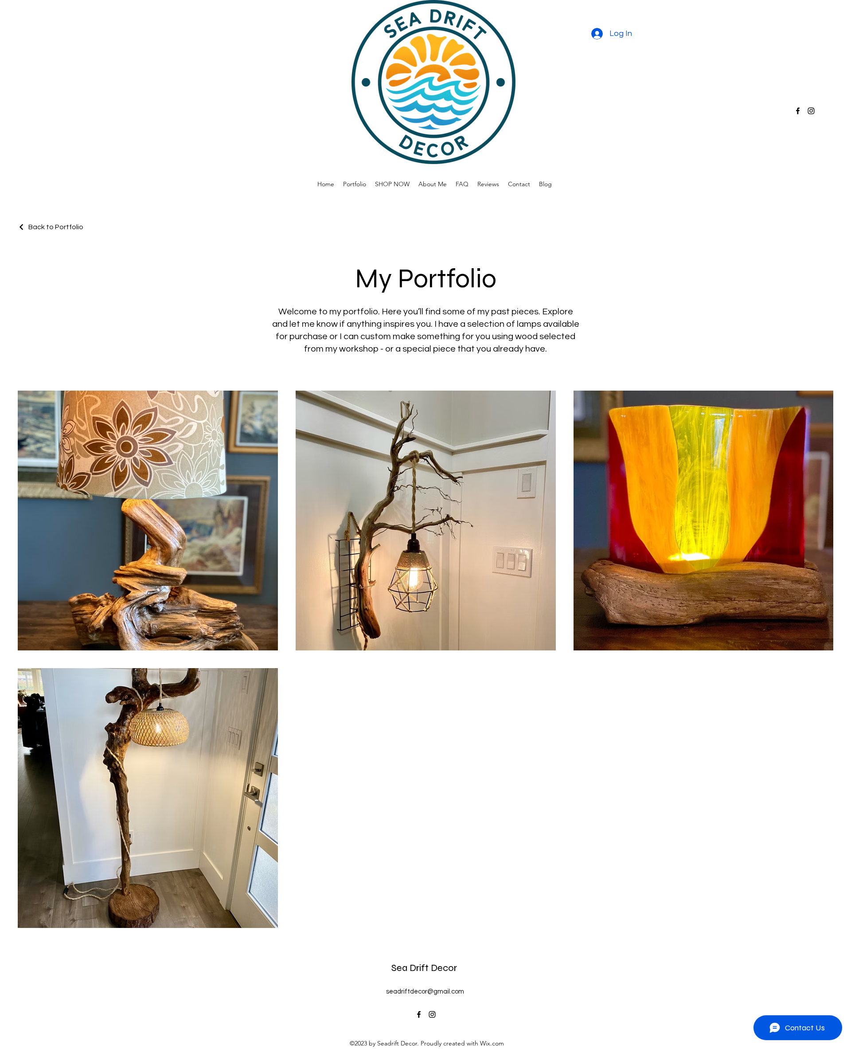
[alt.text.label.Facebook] (797, 110)
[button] (392, 184)
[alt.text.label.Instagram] (811, 110)
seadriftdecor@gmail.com (425, 991)
